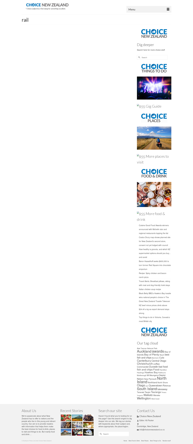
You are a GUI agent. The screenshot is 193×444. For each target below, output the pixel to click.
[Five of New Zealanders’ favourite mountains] (76, 418)
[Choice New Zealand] (47, 4)
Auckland (82, 65)
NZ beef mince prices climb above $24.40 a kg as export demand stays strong (154, 309)
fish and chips (145, 369)
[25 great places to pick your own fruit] (65, 432)
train (108, 71)
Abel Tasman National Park (147, 348)
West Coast (155, 399)
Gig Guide (153, 106)
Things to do (82, 47)
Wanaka (156, 395)
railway (83, 71)
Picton (122, 68)
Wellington (114, 71)
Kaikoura (72, 68)
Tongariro (140, 395)
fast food (163, 366)
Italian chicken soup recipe (150, 289)
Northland (152, 382)
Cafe (161, 357)
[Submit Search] (139, 57)
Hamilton (163, 369)
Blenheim (89, 65)
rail (79, 71)
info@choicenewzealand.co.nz (152, 429)
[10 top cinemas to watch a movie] (76, 432)
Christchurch (113, 65)
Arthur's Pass (75, 65)
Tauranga (156, 392)
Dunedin (120, 65)
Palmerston (116, 68)
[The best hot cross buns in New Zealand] (65, 425)
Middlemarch (100, 68)
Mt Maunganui (153, 375)
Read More (104, 59)
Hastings (140, 372)
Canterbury (96, 65)
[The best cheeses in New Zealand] (88, 425)
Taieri (105, 71)
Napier (162, 375)
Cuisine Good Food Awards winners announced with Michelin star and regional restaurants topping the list (154, 229)
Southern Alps (98, 71)
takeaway (162, 389)
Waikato (148, 395)
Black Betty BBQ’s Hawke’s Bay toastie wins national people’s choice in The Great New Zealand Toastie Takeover (155, 297)
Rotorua (167, 385)
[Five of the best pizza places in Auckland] (65, 418)
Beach (162, 355)
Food (156, 369)
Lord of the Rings (90, 68)
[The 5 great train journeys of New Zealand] (44, 54)
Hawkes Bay (151, 372)
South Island (89, 71)
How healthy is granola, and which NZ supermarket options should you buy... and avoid (155, 253)
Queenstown (73, 71)
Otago (141, 385)
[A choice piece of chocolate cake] (88, 418)
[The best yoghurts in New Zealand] (76, 425)
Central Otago (104, 65)
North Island (108, 68)
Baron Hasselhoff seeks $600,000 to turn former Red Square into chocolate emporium (155, 265)
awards (158, 351)
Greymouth (127, 65)
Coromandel (143, 366)
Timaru (163, 392)
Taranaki (140, 392)
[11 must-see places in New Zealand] (88, 432)
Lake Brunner (80, 68)
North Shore (163, 382)
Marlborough (141, 375)
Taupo (147, 392)
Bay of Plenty (151, 354)
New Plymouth (150, 378)
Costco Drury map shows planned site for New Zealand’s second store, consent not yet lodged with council (154, 241)
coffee (156, 363)
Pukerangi (128, 68)
